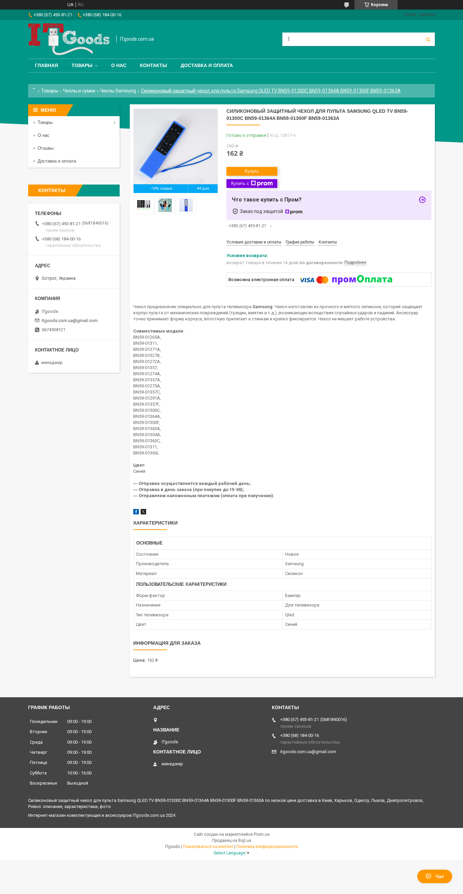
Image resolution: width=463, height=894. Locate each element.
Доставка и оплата (207, 65)
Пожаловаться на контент (208, 846)
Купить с (240, 183)
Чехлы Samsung (118, 90)
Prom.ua (261, 834)
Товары (82, 65)
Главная (46, 65)
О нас (118, 65)
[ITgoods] (68, 39)
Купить (252, 171)
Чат (440, 876)
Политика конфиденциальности (267, 846)
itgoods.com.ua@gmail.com (70, 320)
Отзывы (46, 148)
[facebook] (136, 512)
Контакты (153, 65)
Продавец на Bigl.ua (231, 840)
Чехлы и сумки (79, 90)
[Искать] (428, 39)
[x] (143, 512)
